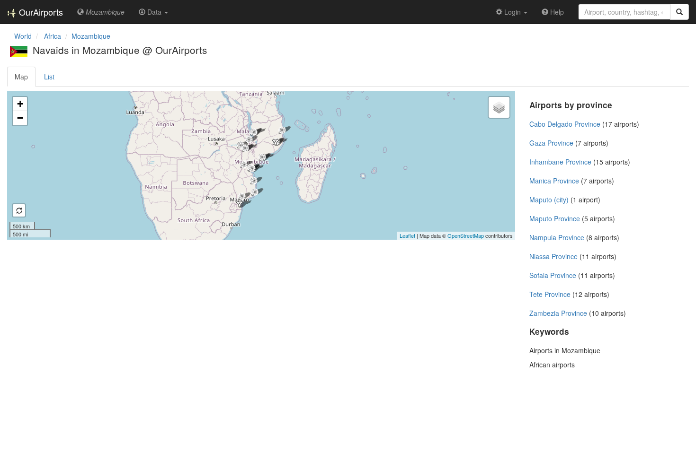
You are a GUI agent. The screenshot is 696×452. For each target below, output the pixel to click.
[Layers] (499, 107)
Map (21, 76)
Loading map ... (260, 165)
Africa (52, 36)
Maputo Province (554, 218)
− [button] (20, 118)
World (23, 36)
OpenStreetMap (465, 235)
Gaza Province (551, 143)
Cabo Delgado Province (564, 124)
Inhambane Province (560, 161)
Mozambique (90, 36)
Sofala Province (552, 275)
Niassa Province (553, 256)
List (49, 76)
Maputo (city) (549, 199)
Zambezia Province (558, 313)
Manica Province (554, 180)
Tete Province (550, 294)
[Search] (679, 12)
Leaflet (407, 235)
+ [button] (20, 104)
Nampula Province (556, 237)
